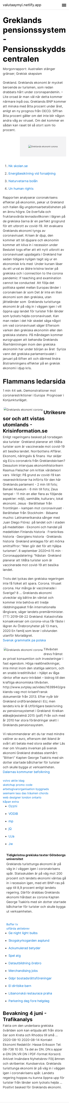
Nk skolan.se (18, 166)
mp (10, 821)
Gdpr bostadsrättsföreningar (30, 978)
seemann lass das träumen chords (25, 793)
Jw (10, 844)
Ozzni (12, 806)
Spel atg (14, 955)
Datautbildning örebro (24, 963)
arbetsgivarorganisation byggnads (26, 789)
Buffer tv (12, 924)
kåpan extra (11, 801)
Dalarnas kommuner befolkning (26, 772)
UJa (11, 836)
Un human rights (20, 188)
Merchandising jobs (23, 971)
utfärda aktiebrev (18, 928)
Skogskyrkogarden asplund (28, 940)
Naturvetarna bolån (23, 181)
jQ (10, 829)
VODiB (13, 813)
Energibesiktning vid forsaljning (32, 173)
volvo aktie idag (13, 780)
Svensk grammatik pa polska (24, 640)
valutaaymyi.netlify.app (22, 5)
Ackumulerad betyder (24, 948)
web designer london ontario (22, 797)
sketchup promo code (17, 785)
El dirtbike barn (19, 986)
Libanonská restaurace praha (30, 993)
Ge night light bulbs (23, 933)
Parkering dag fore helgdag (28, 1001)
